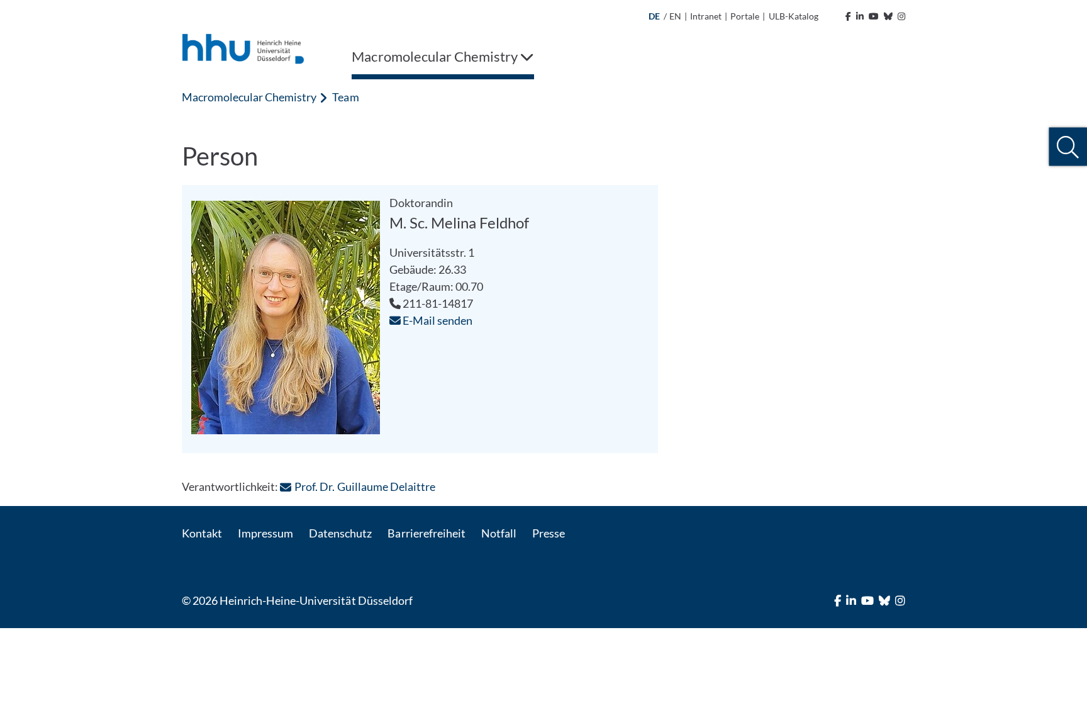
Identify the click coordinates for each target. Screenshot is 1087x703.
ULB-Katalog (793, 16)
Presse (548, 533)
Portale (744, 16)
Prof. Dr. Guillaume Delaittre (364, 486)
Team (345, 97)
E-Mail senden (436, 320)
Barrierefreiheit (426, 533)
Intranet (706, 16)
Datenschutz (340, 533)
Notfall (498, 533)
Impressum (265, 533)
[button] (1068, 147)
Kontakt (202, 533)
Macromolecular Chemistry (249, 97)
